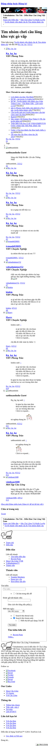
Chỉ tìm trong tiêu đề (23, 594)
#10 (7, 388)
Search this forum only (24, 618)
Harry (9, 317)
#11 (7, 426)
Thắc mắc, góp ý (12, 707)
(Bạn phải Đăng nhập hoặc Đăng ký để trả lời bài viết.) (22, 504)
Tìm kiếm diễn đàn (18, 557)
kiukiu (9, 292)
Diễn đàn (9, 545)
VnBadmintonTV (13, 563)
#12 (7, 475)
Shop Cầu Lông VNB (14, 561)
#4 (7, 216)
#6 (7, 260)
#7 (7, 285)
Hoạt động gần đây (18, 581)
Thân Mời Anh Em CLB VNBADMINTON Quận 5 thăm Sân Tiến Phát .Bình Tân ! (28, 125)
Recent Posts (16, 559)
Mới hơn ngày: (8, 609)
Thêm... (11, 637)
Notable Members (18, 577)
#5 (7, 239)
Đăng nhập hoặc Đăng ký (14, 3)
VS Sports (10, 693)
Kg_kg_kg (22, 44)
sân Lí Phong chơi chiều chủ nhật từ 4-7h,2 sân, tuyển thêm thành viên (27, 109)
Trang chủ (10, 543)
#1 (7, 141)
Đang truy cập (16, 579)
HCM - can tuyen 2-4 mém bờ (22, 99)
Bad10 (13, 117)
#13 (7, 500)
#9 (7, 348)
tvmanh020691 (13, 246)
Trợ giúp (9, 709)
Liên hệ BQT (11, 712)
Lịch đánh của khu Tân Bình (22, 97)
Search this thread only (24, 616)
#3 (7, 195)
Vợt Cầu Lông (11, 695)
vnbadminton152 (14, 267)
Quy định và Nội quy (14, 736)
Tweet (3, 514)
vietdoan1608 (13, 482)
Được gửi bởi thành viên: (13, 598)
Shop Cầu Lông (12, 691)
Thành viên (10, 565)
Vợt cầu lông (11, 721)
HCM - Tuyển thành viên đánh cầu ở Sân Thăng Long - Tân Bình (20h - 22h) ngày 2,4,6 (27, 103)
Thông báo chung (13, 705)
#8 (7, 310)
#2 (7, 166)
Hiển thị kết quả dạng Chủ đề (32, 621)
